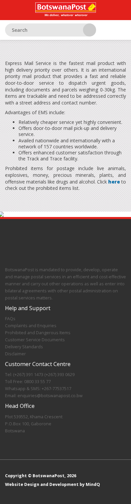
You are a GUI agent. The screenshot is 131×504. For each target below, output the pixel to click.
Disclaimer (15, 354)
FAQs (10, 318)
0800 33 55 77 (37, 381)
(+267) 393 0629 (59, 374)
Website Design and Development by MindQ (52, 484)
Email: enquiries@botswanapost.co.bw (44, 396)
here (114, 181)
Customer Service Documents (35, 340)
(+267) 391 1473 (27, 374)
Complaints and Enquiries (30, 326)
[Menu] (121, 33)
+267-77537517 (56, 388)
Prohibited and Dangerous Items (38, 333)
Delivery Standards (24, 347)
